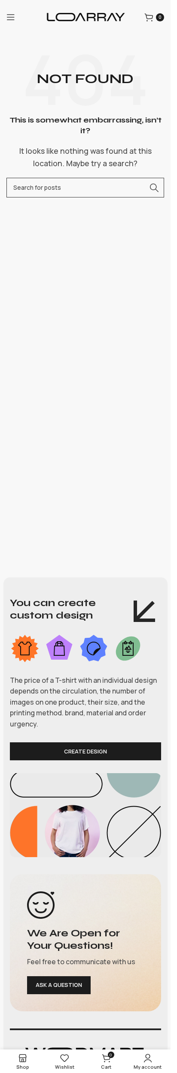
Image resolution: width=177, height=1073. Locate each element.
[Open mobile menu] (10, 17)
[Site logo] (85, 16)
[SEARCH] (154, 187)
